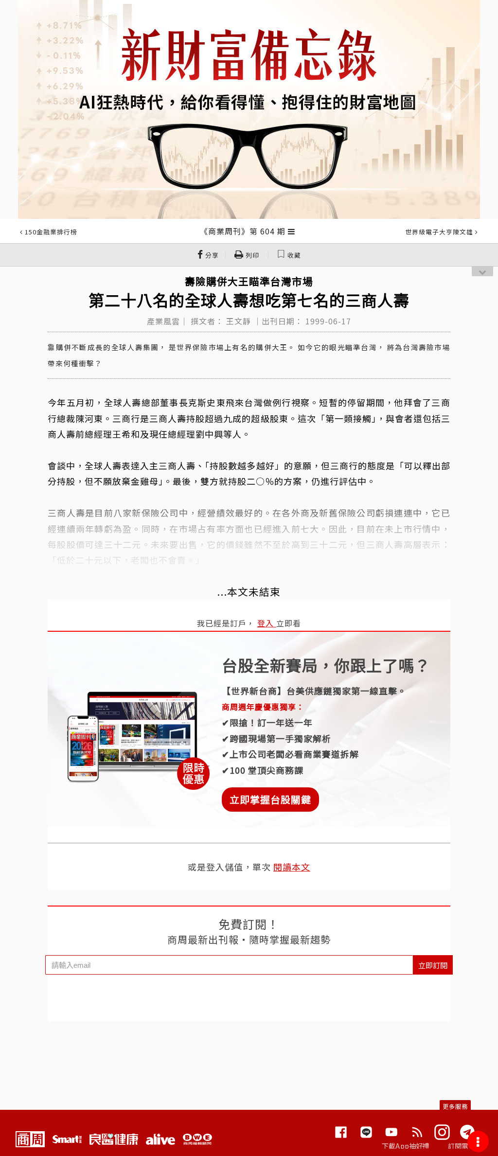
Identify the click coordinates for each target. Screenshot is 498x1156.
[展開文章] (291, 231)
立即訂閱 (432, 965)
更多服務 (455, 1106)
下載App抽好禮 (406, 1146)
